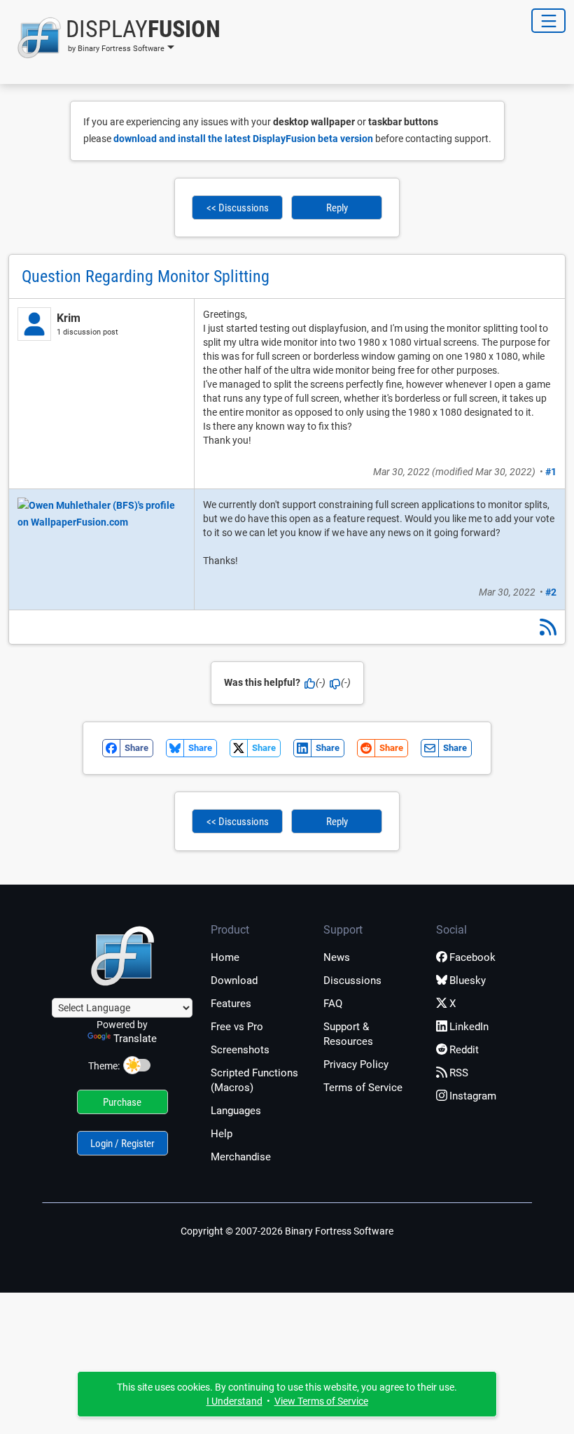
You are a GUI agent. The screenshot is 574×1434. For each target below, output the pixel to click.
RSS (458, 1073)
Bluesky (467, 980)
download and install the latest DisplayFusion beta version (243, 138)
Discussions (352, 980)
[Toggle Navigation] (548, 20)
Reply (337, 208)
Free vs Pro (237, 1026)
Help (221, 1133)
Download (234, 980)
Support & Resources (348, 1034)
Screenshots (240, 1049)
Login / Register (122, 1143)
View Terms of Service (321, 1401)
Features (231, 1003)
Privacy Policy (355, 1064)
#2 (550, 592)
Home (225, 957)
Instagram (472, 1096)
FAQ (332, 1003)
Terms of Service (362, 1087)
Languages (236, 1110)
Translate (135, 1038)
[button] (114, 37)
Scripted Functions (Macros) (254, 1080)
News (336, 957)
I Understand (234, 1401)
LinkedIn (469, 1026)
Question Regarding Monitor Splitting (146, 276)
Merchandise (241, 1157)
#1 (550, 471)
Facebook (472, 957)
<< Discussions (237, 208)
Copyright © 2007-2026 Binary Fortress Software (287, 1231)
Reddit (464, 1049)
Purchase (122, 1102)
